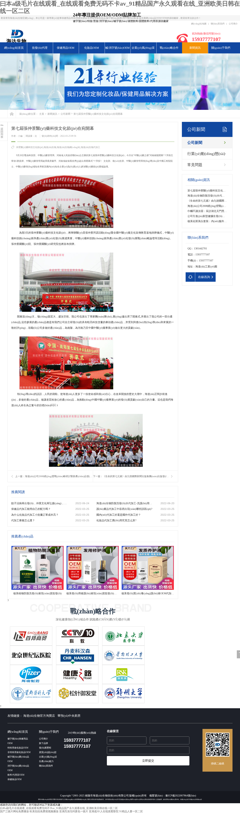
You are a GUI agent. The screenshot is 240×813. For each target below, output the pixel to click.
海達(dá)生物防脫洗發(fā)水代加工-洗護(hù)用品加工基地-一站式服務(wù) (124, 503)
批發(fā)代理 (39, 47)
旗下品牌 (43, 743)
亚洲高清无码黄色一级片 (73, 811)
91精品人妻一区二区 (131, 811)
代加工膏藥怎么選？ (23, 520)
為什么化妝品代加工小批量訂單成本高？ (34, 514)
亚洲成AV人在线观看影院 (103, 811)
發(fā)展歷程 (45, 747)
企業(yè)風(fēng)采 (143, 47)
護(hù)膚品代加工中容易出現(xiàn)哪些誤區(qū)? (124, 509)
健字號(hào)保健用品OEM (18, 741)
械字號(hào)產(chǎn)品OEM (18, 759)
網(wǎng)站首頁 (14, 47)
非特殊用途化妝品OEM (19, 752)
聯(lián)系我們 (217, 23)
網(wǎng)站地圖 (198, 23)
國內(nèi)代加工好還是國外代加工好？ (118, 514)
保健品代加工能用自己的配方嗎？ (31, 509)
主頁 (41, 113)
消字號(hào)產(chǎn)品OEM (18, 768)
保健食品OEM (15, 779)
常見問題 (194, 165)
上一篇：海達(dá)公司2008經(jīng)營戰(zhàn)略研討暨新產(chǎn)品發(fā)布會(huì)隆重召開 (54, 476)
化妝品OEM (91, 47)
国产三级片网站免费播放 (14, 811)
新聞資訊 (195, 47)
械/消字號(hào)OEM (117, 47)
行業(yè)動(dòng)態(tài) (206, 154)
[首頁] (12, 114)
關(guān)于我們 (220, 47)
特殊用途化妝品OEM (18, 747)
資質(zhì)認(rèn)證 (47, 752)
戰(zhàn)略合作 (169, 47)
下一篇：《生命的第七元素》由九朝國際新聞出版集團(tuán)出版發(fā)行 (132, 476)
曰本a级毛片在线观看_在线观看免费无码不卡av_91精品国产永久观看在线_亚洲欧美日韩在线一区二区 (59, 808)
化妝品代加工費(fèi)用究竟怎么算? (116, 520)
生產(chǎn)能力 (46, 761)
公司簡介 (233, 23)
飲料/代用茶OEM (16, 775)
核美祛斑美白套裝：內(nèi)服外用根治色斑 (212, 221)
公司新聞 (65, 113)
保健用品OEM (65, 47)
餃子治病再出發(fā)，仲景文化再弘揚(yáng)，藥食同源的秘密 (39, 503)
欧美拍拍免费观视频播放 (44, 811)
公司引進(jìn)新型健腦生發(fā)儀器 (208, 216)
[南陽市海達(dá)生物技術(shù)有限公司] (62, 37)
